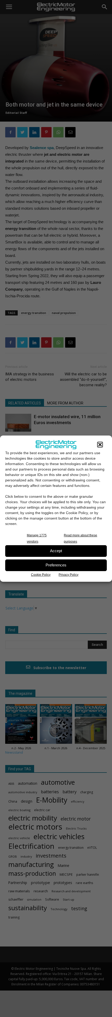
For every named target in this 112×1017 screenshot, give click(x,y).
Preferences (56, 565)
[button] (100, 444)
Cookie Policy (41, 575)
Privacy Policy (68, 575)
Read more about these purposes (80, 538)
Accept (56, 551)
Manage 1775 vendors (37, 538)
